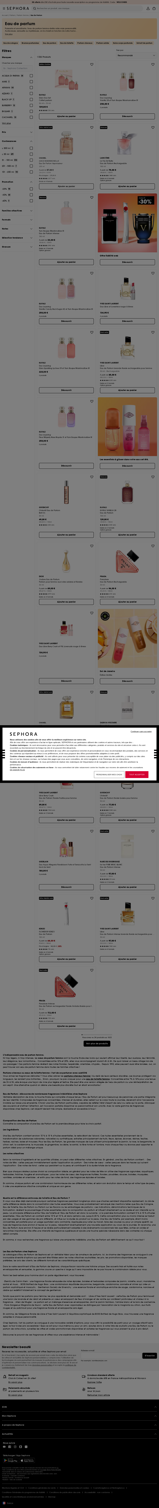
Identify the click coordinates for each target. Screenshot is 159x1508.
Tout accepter (136, 774)
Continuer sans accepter (141, 731)
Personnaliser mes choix (109, 774)
